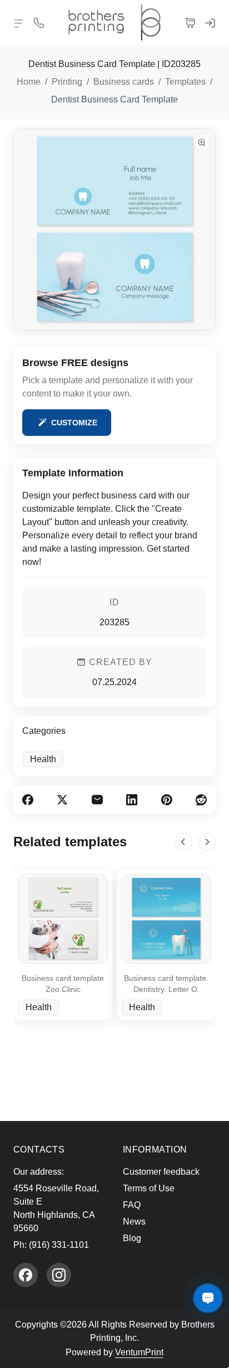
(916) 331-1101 (59, 1244)
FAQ (132, 1205)
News (134, 1221)
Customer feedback (161, 1171)
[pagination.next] (207, 842)
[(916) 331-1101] (38, 22)
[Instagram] (59, 1275)
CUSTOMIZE (74, 422)
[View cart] (190, 22)
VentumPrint (139, 1352)
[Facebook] (25, 1275)
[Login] (210, 22)
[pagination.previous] (183, 842)
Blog (132, 1238)
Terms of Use (149, 1188)
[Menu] (18, 23)
